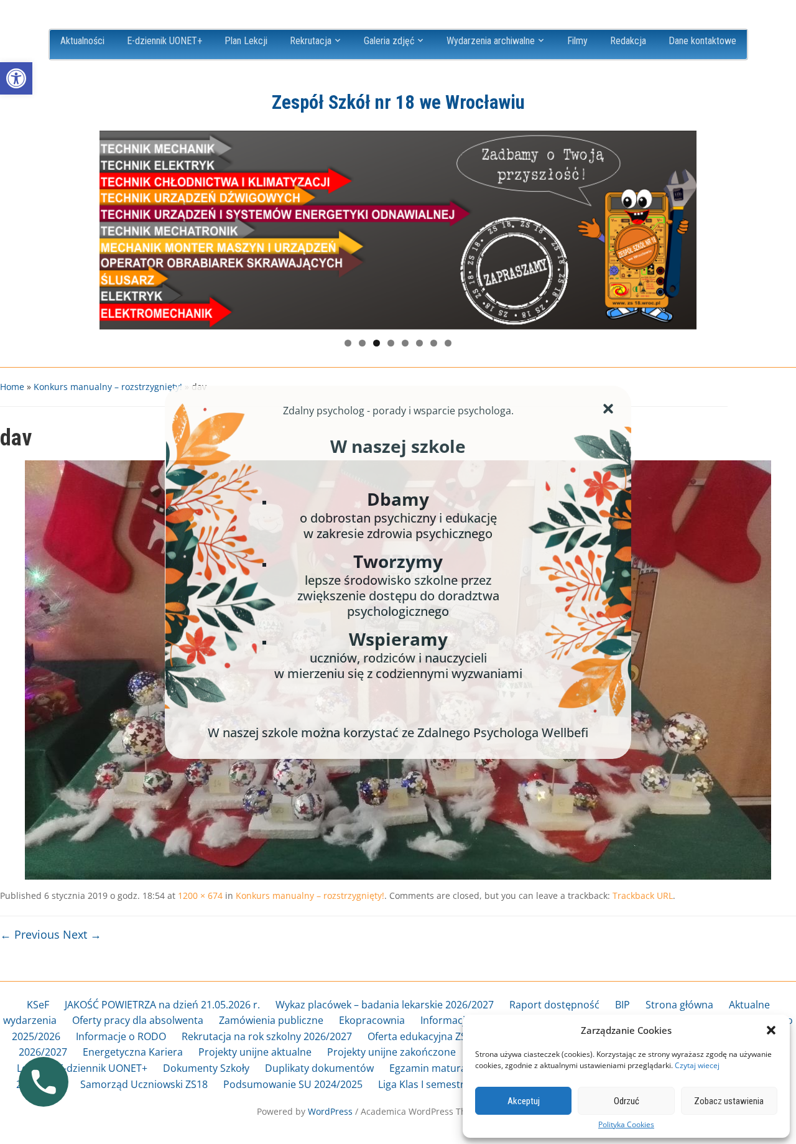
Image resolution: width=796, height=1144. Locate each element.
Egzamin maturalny (434, 1068)
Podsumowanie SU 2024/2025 (293, 1084)
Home (12, 387)
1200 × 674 (200, 895)
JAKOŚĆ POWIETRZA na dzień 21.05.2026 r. (162, 1004)
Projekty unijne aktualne (255, 1052)
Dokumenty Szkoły (206, 1068)
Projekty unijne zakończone (391, 1052)
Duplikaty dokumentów (319, 1068)
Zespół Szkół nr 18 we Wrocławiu (398, 102)
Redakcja (628, 41)
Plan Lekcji (245, 41)
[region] (398, 230)
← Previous (30, 934)
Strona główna (679, 1004)
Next (681, 227)
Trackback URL (643, 895)
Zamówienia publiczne (271, 1020)
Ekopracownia (372, 1020)
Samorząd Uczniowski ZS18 (144, 1084)
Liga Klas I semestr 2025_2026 (447, 1084)
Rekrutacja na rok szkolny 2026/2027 (267, 1036)
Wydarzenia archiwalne (491, 41)
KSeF (38, 1004)
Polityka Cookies (626, 1124)
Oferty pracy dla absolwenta (137, 1020)
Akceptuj (523, 1101)
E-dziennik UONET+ (164, 41)
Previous (115, 227)
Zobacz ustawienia (729, 1101)
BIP (622, 1004)
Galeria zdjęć (389, 41)
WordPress (330, 1111)
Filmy (577, 41)
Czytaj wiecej (697, 1065)
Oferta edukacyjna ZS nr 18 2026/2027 (456, 1036)
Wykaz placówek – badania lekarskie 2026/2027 (384, 1004)
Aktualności (82, 41)
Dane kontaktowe (702, 41)
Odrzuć (626, 1101)
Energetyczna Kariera (133, 1052)
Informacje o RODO (121, 1036)
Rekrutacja (310, 41)
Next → (82, 934)
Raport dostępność (554, 1004)
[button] (16, 78)
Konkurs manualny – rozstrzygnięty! (108, 387)
